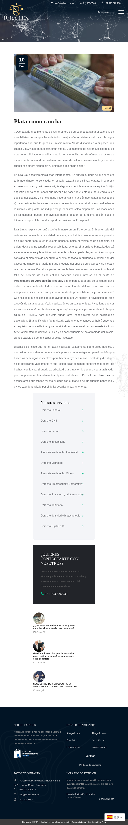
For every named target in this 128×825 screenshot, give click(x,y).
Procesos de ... (74, 747)
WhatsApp (105, 12)
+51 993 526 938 (112, 3)
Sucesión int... (99, 740)
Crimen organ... (100, 747)
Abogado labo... (74, 733)
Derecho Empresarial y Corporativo (61, 484)
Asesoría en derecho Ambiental (59, 452)
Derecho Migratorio (52, 462)
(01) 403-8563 (89, 3)
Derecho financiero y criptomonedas (62, 494)
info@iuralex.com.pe (63, 3)
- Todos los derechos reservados (73, 822)
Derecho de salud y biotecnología (60, 515)
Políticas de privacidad (90, 765)
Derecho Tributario (52, 505)
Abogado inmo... (100, 733)
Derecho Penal (49, 431)
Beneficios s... (73, 740)
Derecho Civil (49, 420)
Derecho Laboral (50, 410)
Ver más (90, 755)
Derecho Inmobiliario (53, 441)
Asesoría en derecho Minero (57, 473)
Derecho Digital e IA (52, 526)
